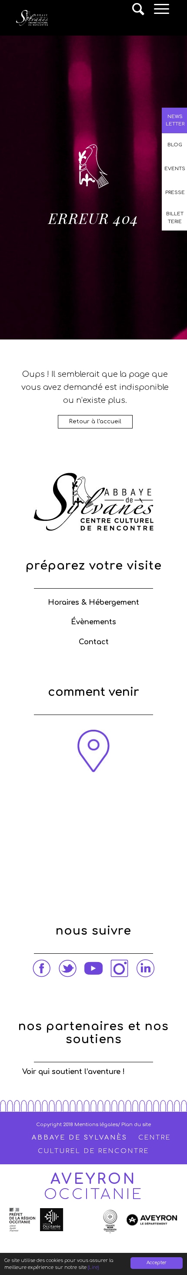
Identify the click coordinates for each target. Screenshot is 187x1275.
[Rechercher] (138, 9)
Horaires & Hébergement (93, 602)
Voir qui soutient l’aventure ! (73, 1072)
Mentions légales (96, 1124)
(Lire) (93, 1267)
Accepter (157, 1262)
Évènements (93, 622)
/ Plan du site (134, 1124)
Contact (94, 642)
